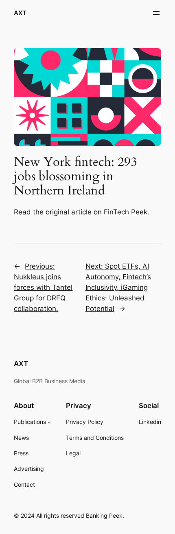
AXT (20, 13)
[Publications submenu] (49, 422)
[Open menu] (156, 13)
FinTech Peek (125, 212)
